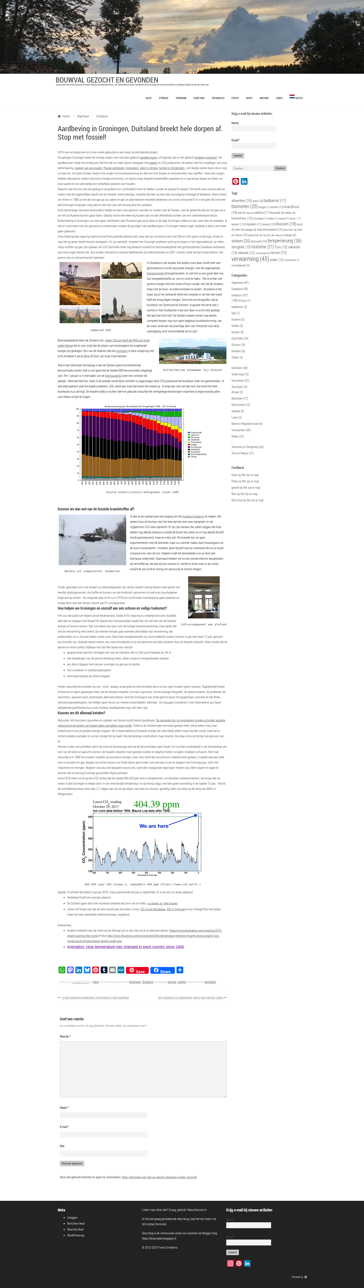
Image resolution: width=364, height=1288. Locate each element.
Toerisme (181, 98)
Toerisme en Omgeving (245, 447)
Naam (64, 1107)
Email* (235, 140)
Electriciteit (238, 405)
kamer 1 (295, 218)
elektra (262, 212)
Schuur (236, 344)
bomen (277, 207)
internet (283, 218)
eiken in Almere (149, 168)
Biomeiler (237, 398)
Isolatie (236, 411)
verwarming (250, 258)
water (277, 259)
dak (241, 213)
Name (235, 123)
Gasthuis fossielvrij (194, 516)
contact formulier (156, 1224)
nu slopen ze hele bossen (162, 903)
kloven (268, 224)
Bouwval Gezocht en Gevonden (107, 79)
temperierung (285, 240)
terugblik (241, 247)
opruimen (290, 229)
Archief (264, 98)
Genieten (237, 368)
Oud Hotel (237, 338)
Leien (235, 417)
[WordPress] (306, 1277)
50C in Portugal (176, 909)
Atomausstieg (113, 375)
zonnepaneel (241, 265)
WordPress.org (75, 1235)
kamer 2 (239, 224)
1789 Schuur (239, 300)
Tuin (281, 247)
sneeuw (279, 235)
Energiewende (155, 273)
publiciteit (255, 235)
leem (239, 229)
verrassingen (262, 253)
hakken (290, 213)
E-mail (64, 1127)
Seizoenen (238, 380)
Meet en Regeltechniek (245, 423)
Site (62, 1146)
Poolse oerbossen (114, 168)
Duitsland (147, 982)
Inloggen (72, 1217)
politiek (182, 982)
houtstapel (260, 218)
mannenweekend (270, 229)
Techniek (237, 387)
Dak (234, 313)
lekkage (250, 229)
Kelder (235, 326)
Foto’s (235, 98)
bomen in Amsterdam (172, 168)
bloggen (263, 207)
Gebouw (236, 295)
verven (278, 252)
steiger (290, 235)
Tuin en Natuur (240, 453)
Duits (249, 98)
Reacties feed (75, 1229)
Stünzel (164, 98)
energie (172, 982)
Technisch (218, 98)
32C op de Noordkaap (153, 909)
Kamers (236, 319)
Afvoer (235, 392)
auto (258, 201)
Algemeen (135, 982)
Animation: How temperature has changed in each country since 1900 (125, 947)
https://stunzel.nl (196, 1210)
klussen (286, 224)
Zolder (235, 357)
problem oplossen (205, 157)
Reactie (65, 1036)
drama (250, 212)
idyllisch (272, 218)
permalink (210, 982)
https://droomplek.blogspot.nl (159, 1238)
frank (96, 982)
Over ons (199, 98)
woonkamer (291, 260)
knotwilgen (132, 168)
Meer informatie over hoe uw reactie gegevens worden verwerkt (159, 1177)
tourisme (262, 246)
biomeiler (122, 351)
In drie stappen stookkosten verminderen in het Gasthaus (95, 997)
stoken (241, 241)
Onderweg (238, 374)
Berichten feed (75, 1223)
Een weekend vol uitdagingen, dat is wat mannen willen (190, 997)
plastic (153, 162)
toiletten (236, 351)
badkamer (275, 200)
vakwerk (246, 252)
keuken (254, 224)
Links (279, 98)
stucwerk (259, 241)
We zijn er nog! (250, 475)
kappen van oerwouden (88, 168)
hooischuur (242, 218)
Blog (149, 98)
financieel (277, 213)
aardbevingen (149, 157)
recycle (268, 235)
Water (235, 436)
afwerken (242, 200)
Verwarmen (238, 430)
